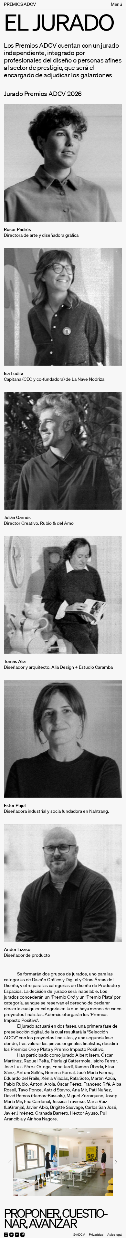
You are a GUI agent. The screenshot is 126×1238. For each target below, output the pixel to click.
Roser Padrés (17, 229)
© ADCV (79, 1234)
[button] (12, 1162)
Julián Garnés (17, 517)
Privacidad (96, 1234)
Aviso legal (114, 1234)
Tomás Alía (15, 661)
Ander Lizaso (17, 949)
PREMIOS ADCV (20, 4)
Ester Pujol (15, 805)
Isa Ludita (13, 373)
